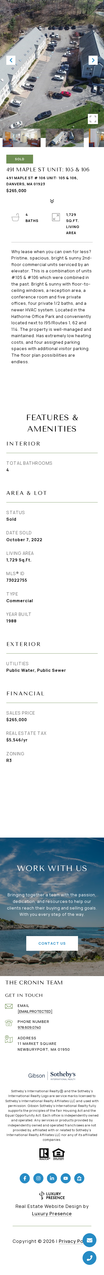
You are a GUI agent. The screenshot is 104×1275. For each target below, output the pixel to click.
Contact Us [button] (52, 943)
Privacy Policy (75, 1241)
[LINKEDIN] (52, 1178)
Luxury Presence (52, 1213)
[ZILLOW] (79, 1178)
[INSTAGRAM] (38, 1178)
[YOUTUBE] (66, 1178)
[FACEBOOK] (25, 1178)
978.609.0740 (29, 1027)
